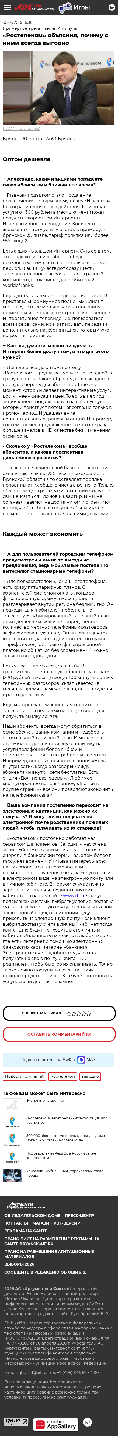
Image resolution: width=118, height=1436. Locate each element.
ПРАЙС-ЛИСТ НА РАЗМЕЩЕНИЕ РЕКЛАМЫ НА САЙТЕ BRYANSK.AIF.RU (51, 1241)
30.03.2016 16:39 (18, 22)
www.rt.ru (73, 895)
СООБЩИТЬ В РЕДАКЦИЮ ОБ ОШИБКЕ (45, 1272)
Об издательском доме (32, 1215)
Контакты (16, 1223)
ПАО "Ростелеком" (21, 128)
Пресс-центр (79, 1215)
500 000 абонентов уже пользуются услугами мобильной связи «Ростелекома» (65, 1138)
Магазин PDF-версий (56, 1223)
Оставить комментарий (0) (59, 1034)
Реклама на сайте (25, 1230)
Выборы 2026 (19, 1264)
